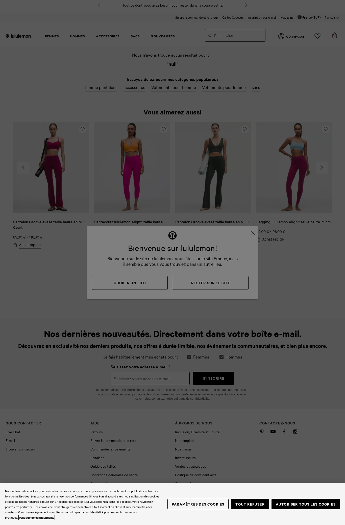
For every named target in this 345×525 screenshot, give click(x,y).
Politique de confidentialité (36, 517)
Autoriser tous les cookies (306, 504)
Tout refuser (249, 504)
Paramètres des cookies (198, 504)
